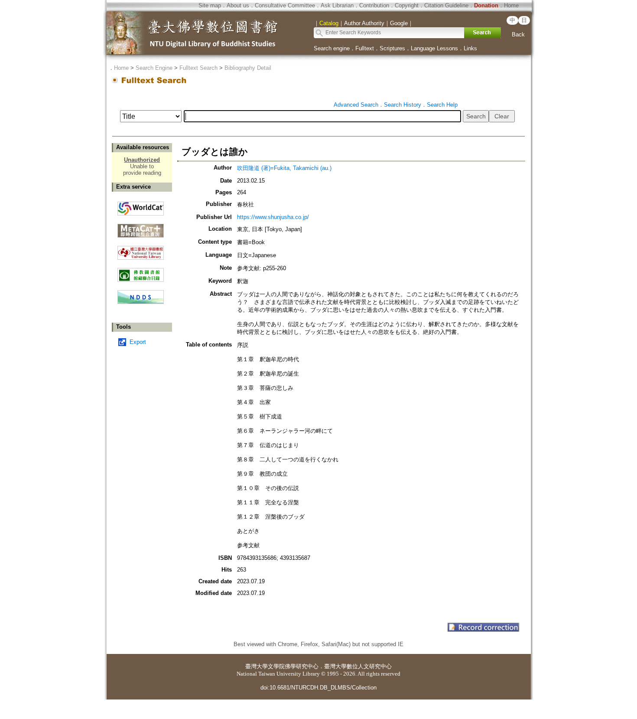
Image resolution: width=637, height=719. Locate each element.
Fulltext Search (198, 68)
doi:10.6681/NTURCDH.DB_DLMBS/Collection (318, 687)
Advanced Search (356, 104)
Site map (209, 5)
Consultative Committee (285, 5)
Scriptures (392, 48)
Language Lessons (434, 48)
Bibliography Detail (247, 68)
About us (238, 5)
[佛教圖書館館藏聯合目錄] (140, 271)
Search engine (332, 48)
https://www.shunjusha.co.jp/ (273, 217)
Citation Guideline (446, 5)
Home (511, 5)
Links (470, 48)
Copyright (407, 5)
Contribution (374, 5)
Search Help (442, 104)
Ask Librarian (337, 5)
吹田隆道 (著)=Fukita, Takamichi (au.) (284, 168)
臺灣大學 (256, 666)
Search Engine (154, 68)
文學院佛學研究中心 (293, 666)
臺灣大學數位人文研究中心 (358, 666)
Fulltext (364, 48)
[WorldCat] (140, 206)
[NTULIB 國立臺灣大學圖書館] (140, 249)
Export (138, 342)
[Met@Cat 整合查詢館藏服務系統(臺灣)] (140, 227)
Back (518, 34)
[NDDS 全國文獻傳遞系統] (140, 302)
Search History (402, 104)
